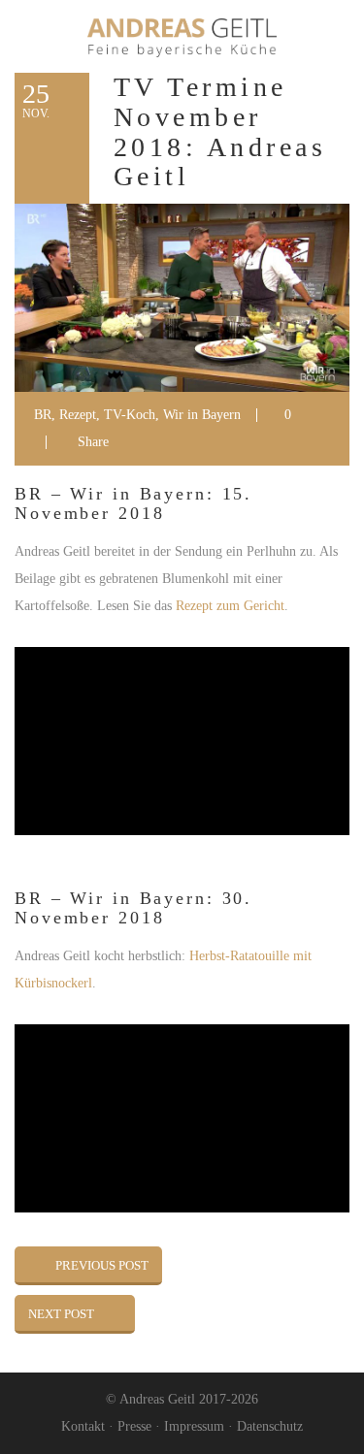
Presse (134, 1426)
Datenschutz (270, 1426)
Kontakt (83, 1426)
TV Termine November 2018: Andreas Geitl (220, 131)
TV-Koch (129, 414)
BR (42, 414)
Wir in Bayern (202, 414)
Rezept (77, 414)
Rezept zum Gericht (230, 605)
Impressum (194, 1426)
